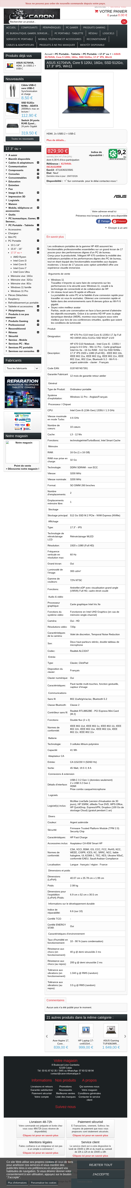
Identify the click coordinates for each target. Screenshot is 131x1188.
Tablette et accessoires (20, 306)
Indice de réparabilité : (96, 154)
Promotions (65, 1086)
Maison (13, 204)
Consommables (18, 177)
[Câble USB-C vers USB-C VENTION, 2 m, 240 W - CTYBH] (13, 91)
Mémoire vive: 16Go (22, 276)
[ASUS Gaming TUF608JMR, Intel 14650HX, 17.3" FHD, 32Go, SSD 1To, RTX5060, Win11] (111, 1030)
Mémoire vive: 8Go (21, 283)
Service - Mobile (18, 340)
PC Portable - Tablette (69, 33)
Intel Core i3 (19, 260)
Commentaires (55, 1000)
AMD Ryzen (19, 256)
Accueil (11, 27)
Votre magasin (89, 1090)
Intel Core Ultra (21, 272)
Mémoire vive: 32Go (22, 279)
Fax (11, 189)
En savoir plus (55, 236)
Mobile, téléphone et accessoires (59, 39)
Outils (12, 214)
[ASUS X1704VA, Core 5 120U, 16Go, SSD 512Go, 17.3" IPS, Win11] (10, 66)
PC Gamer (72, 27)
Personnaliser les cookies (43, 1183)
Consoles (14, 174)
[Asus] (120, 202)
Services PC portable (19, 39)
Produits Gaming (94, 27)
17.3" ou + (16, 252)
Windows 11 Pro (19, 291)
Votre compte (41, 1096)
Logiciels (108, 33)
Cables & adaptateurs (20, 44)
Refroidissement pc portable (23, 302)
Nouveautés (15, 79)
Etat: (49, 173)
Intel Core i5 (19, 264)
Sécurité (13, 336)
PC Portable (14, 240)
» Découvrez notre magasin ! (22, 468)
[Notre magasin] (22, 452)
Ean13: (51, 169)
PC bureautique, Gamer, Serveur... (27, 33)
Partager (105, 221)
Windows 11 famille (21, 287)
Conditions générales (89, 1093)
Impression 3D (17, 196)
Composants (29, 27)
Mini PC (12, 237)
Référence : (53, 163)
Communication (18, 166)
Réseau (93, 33)
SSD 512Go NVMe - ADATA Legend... (29, 105)
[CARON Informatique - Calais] (32, 17)
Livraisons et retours (42, 1086)
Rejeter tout (100, 1165)
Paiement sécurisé (42, 1093)
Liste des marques (66, 1096)
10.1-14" (15, 245)
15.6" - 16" (16, 248)
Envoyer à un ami (117, 227)
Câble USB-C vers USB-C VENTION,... (28, 88)
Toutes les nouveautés (22, 139)
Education (14, 181)
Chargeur (13, 233)
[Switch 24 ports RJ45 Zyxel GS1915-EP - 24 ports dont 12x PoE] (13, 126)
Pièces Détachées (18, 295)
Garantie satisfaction (42, 1090)
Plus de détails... (56, 140)
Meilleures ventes (65, 1093)
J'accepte (101, 1174)
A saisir (13, 155)
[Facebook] (65, 1112)
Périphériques (52, 27)
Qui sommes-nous (89, 1086)
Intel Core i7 (19, 268)
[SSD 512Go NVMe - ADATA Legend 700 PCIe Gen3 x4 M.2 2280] (13, 108)
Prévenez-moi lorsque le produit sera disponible (101, 215)
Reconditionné (96, 39)
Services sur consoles (21, 351)
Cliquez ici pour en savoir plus (40, 1135)
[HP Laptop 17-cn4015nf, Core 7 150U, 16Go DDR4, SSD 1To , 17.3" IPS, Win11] (86, 1030)
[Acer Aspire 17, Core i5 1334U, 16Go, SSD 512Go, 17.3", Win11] (61, 1030)
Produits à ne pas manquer (57, 44)
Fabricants (13, 360)
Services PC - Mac (19, 343)
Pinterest (121, 221)
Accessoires (14, 229)
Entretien (14, 185)
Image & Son (16, 192)
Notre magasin (17, 436)
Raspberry (13, 299)
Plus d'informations (17, 1183)
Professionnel (17, 324)
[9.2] (117, 154)
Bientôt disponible (92, 44)
